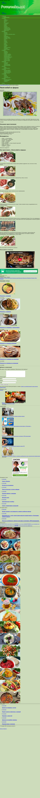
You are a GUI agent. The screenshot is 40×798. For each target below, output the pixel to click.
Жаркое (5, 40)
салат (16, 525)
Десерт (3, 66)
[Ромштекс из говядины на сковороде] (10, 357)
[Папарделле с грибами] (10, 620)
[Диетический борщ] (10, 585)
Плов (5, 35)
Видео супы (6, 30)
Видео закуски (7, 72)
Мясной (5, 51)
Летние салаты (7, 55)
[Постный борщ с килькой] (10, 667)
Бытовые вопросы (7, 79)
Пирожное (6, 62)
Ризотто (5, 38)
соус (22, 525)
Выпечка (4, 61)
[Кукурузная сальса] (10, 691)
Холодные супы (7, 28)
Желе (5, 67)
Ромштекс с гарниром (5, 311)
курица (29, 524)
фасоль (26, 525)
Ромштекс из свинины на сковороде (9, 363)
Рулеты (5, 41)
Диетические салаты (8, 56)
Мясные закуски (7, 70)
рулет (13, 525)
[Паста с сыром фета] (10, 550)
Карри (5, 46)
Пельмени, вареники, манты (9, 34)
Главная (1, 85)
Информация (6, 17)
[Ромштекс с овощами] (7, 293)
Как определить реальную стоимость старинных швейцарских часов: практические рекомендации (21, 456)
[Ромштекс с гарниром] (10, 309)
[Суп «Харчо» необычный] (10, 644)
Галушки (5, 45)
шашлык (29, 525)
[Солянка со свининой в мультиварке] (10, 597)
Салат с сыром (7, 59)
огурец (3, 525)
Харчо (5, 24)
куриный (26, 524)
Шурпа (5, 25)
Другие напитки (7, 77)
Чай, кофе (6, 76)
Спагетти (6, 42)
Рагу (5, 39)
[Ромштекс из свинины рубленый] (10, 341)
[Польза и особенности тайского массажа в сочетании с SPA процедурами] (8, 435)
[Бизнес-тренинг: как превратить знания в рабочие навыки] (8, 415)
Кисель (5, 74)
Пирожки (6, 63)
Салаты (4, 50)
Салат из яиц (6, 58)
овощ (0, 525)
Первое (3, 18)
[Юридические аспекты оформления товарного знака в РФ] (8, 445)
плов (8, 525)
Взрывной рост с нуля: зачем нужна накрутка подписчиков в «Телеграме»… (16, 426)
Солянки (6, 23)
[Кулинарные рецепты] (12, 10)
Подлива (6, 48)
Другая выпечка (7, 65)
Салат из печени (7, 57)
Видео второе (7, 49)
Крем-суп (6, 20)
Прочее (4, 78)
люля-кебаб (2, 275)
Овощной (6, 52)
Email (1, 380)
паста (7, 525)
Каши (5, 43)
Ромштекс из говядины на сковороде (9, 359)
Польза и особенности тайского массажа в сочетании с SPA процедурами (16, 436)
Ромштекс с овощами (5, 295)
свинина (20, 525)
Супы (5, 19)
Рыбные (5, 33)
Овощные (6, 36)
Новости (5, 81)
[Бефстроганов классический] (10, 538)
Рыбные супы (7, 27)
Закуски (4, 69)
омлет (5, 525)
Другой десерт (7, 68)
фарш (6, 275)
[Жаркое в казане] (10, 632)
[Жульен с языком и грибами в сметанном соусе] (10, 573)
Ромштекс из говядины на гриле (8, 403)
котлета (16, 524)
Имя (1, 378)
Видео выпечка (7, 64)
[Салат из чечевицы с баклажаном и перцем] (10, 679)
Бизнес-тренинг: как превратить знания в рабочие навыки (13, 416)
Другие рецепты (7, 29)
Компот (5, 75)
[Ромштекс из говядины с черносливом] (8, 325)
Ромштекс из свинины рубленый (8, 343)
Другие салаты (7, 60)
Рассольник (6, 22)
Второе (3, 31)
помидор (11, 525)
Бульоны (6, 26)
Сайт (1, 382)
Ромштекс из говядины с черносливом (9, 327)
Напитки (4, 73)
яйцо (31, 525)
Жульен (5, 44)
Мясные (5, 32)
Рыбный (5, 53)
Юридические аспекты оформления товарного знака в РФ (13, 446)
